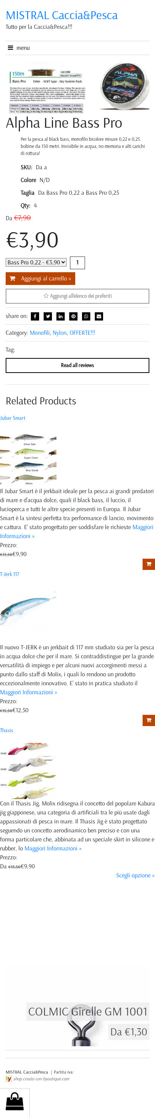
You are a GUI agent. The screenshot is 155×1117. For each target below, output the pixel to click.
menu (21, 47)
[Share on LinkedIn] (60, 316)
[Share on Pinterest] (73, 316)
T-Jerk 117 (9, 574)
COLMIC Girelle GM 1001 (87, 1011)
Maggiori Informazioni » (29, 692)
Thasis (6, 730)
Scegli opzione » (135, 875)
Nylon (60, 332)
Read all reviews (77, 365)
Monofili (40, 332)
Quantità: (77, 263)
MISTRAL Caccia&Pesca (27, 1072)
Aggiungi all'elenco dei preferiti (80, 296)
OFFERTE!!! (82, 332)
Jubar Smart (13, 418)
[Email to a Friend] (99, 316)
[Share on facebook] (35, 316)
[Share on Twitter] (48, 316)
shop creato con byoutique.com (41, 1078)
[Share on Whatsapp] (86, 316)
